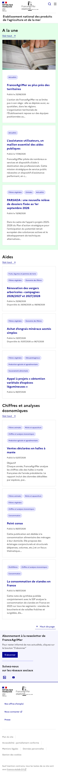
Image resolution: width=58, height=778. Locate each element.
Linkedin (4, 677)
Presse (7, 719)
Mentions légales (10, 748)
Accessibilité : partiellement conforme (20, 742)
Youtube (13, 677)
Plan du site (7, 736)
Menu (55, 4)
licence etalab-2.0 (15, 769)
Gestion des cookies (11, 754)
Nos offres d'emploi (14, 703)
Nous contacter (12, 711)
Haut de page (47, 626)
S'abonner (10, 654)
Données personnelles (33, 748)
